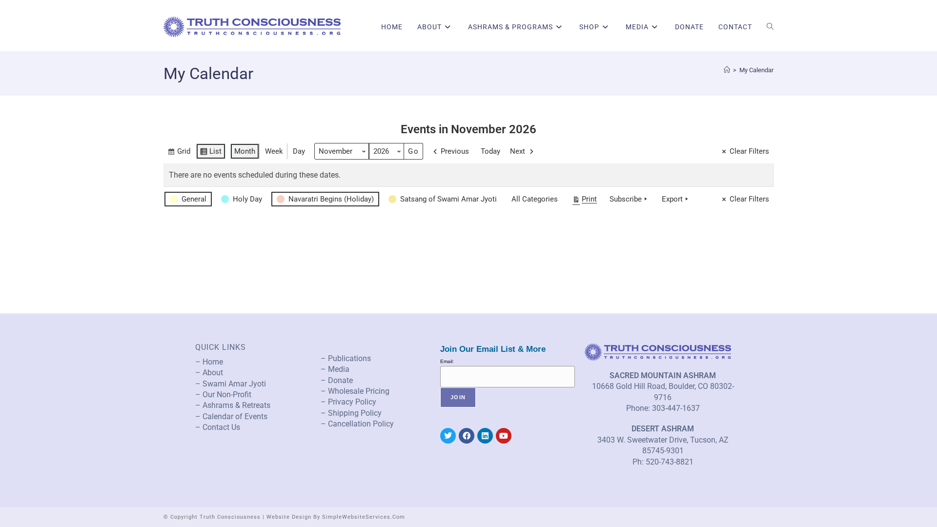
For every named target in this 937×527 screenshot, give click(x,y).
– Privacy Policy (348, 401)
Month (244, 151)
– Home (209, 361)
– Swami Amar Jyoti (230, 383)
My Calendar (756, 70)
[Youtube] (503, 436)
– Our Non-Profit (223, 394)
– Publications (346, 358)
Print (584, 201)
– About (209, 372)
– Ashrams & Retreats (232, 405)
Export (672, 199)
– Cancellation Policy (357, 423)
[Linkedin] (485, 436)
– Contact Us (217, 427)
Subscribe (626, 199)
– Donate (337, 380)
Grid (178, 153)
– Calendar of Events (231, 416)
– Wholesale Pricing (355, 391)
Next (517, 151)
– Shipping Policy (351, 413)
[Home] (727, 70)
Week (274, 151)
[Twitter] (448, 436)
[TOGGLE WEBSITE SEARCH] (770, 27)
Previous (455, 151)
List (211, 153)
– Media (335, 369)
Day (299, 151)
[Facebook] (466, 436)
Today (490, 151)
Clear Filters (749, 151)
